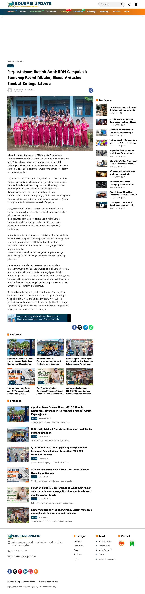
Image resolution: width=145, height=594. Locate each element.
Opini (76, 559)
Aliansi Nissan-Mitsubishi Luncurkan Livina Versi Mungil (123, 193)
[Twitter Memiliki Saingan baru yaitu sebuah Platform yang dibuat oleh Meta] (101, 143)
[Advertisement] (72, 37)
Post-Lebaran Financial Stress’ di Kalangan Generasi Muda (123, 108)
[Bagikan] (91, 90)
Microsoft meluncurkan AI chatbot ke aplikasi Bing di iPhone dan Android (122, 131)
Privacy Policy (13, 581)
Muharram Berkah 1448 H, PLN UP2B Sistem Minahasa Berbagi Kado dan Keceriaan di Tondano (78, 391)
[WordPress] (25, 571)
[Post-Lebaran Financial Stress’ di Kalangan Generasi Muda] (101, 110)
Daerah (10, 66)
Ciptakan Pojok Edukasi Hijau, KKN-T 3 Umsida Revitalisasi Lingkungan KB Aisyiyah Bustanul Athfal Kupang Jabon (20, 361)
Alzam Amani (18, 89)
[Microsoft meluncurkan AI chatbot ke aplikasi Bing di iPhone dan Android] (101, 132)
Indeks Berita (29, 581)
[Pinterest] (20, 571)
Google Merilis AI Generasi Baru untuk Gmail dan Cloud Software (122, 120)
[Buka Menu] (136, 4)
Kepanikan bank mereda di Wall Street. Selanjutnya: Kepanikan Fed (122, 152)
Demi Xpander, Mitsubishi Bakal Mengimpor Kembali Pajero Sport (121, 204)
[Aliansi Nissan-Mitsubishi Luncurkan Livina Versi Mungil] (101, 194)
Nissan (101, 555)
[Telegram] (85, 327)
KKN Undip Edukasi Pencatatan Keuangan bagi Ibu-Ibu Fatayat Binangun (49, 361)
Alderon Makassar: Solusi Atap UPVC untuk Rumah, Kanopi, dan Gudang (18, 391)
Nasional (77, 541)
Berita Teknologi (105, 541)
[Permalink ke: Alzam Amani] (10, 90)
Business (77, 555)
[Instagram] (30, 571)
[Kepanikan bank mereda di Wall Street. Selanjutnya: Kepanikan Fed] (101, 153)
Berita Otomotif (105, 550)
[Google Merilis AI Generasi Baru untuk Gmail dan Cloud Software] (101, 122)
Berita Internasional (107, 559)
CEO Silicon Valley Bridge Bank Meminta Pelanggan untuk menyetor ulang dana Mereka (123, 162)
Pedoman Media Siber (48, 581)
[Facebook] (74, 327)
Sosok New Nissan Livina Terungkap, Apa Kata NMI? (122, 183)
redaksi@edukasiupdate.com (24, 556)
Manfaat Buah (104, 546)
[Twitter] (79, 327)
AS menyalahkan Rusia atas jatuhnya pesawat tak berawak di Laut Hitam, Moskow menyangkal (122, 172)
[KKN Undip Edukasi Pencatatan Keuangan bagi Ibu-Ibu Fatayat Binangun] (50, 347)
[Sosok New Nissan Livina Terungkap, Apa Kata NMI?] (101, 184)
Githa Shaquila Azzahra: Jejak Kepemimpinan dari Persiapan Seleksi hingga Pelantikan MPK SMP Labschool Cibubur (79, 361)
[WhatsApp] (91, 327)
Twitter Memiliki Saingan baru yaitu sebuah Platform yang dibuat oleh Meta (123, 141)
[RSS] (36, 571)
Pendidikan (78, 546)
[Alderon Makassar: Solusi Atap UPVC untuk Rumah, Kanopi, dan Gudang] (21, 376)
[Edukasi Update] (29, 4)
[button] (122, 4)
